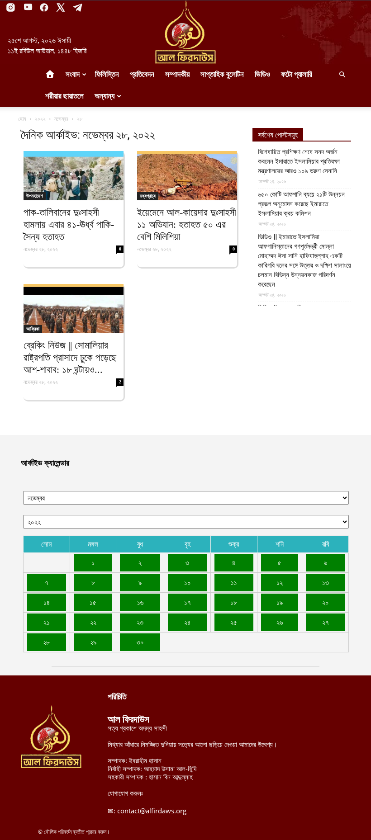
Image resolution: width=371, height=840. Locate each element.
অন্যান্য (104, 96)
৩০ (140, 642)
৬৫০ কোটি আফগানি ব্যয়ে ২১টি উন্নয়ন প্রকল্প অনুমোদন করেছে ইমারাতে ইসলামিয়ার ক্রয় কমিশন (301, 203)
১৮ (233, 602)
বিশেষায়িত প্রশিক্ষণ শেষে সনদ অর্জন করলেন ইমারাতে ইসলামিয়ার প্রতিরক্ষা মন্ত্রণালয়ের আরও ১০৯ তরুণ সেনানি (299, 161)
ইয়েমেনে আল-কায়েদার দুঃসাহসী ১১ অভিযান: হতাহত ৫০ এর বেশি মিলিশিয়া (186, 224)
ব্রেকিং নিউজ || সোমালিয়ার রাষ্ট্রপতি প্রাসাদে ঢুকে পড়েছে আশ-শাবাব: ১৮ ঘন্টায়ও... (70, 357)
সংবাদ (73, 74)
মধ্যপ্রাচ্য (148, 195)
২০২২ (40, 119)
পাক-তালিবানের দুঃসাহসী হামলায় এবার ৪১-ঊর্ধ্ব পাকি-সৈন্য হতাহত (69, 224)
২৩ (140, 622)
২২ (93, 622)
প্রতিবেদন (142, 74)
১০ (187, 582)
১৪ (46, 602)
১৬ (140, 602)
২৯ (93, 642)
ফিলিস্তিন (107, 74)
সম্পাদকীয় (177, 74)
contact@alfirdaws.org (151, 810)
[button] (342, 74)
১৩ (325, 582)
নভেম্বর (61, 119)
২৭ (325, 622)
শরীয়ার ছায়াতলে (64, 96)
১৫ (93, 602)
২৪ (187, 622)
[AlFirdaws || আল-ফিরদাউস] (185, 32)
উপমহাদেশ (34, 195)
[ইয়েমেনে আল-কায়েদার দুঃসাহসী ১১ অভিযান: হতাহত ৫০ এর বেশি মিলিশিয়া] (187, 175)
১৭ (187, 602)
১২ (279, 582)
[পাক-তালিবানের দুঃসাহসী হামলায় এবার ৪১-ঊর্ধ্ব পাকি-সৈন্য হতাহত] (74, 175)
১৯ (279, 602)
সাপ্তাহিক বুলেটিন (222, 74)
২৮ (46, 642)
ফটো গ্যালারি (296, 74)
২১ (46, 622)
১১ (234, 582)
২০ (325, 602)
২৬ (279, 622)
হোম (22, 119)
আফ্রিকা (32, 328)
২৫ (233, 622)
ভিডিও (262, 74)
